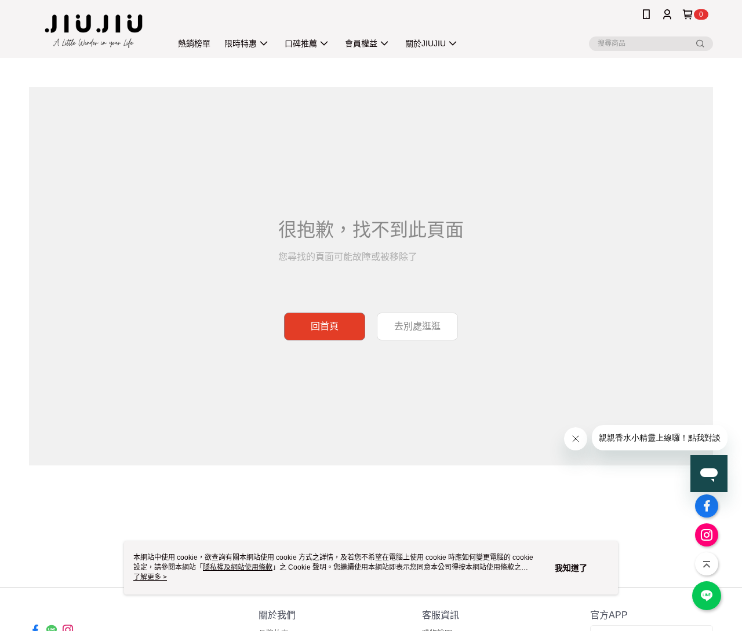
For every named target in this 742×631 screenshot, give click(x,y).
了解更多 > (150, 577)
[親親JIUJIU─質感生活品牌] (93, 30)
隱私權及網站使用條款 (237, 567)
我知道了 (571, 568)
